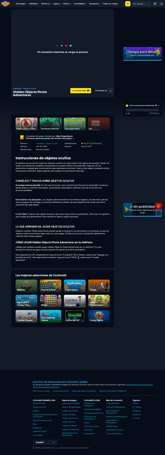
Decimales (88, 430)
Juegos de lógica (69, 414)
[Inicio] (5, 3)
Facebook (137, 414)
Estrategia (20, 4)
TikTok (135, 403)
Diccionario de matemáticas (90, 418)
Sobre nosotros (39, 407)
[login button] (161, 3)
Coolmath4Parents (114, 434)
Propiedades (89, 434)
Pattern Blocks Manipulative (112, 421)
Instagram (137, 411)
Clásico (66, 4)
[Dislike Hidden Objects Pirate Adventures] (90, 90)
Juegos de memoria (70, 418)
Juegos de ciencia (69, 426)
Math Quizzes (111, 426)
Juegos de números (70, 411)
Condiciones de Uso (60, 391)
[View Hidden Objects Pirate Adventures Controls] (104, 90)
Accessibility (38, 435)
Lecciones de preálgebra (89, 404)
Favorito (97, 94)
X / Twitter (137, 407)
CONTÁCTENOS (40, 431)
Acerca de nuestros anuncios (84, 391)
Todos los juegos (110, 4)
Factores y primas (91, 426)
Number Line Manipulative (116, 417)
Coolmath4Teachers (114, 430)
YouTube (136, 418)
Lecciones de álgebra (92, 409)
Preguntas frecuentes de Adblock (112, 391)
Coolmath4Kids (112, 403)
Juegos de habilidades (71, 407)
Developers (37, 428)
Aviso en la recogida (41, 391)
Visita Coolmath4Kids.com (142, 55)
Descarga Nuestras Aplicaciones (70, 434)
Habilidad (33, 4)
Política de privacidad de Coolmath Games (60, 382)
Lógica (56, 4)
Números (45, 4)
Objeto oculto (29, 89)
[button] (127, 3)
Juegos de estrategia (70, 403)
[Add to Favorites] (97, 89)
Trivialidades (79, 4)
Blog (35, 424)
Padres (35, 411)
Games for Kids (39, 403)
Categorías (94, 4)
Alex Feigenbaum (64, 136)
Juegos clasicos (68, 422)
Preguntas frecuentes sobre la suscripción (45, 415)
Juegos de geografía (70, 429)
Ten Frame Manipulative (115, 407)
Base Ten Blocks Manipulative (112, 412)
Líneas (86, 422)
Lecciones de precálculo (94, 413)
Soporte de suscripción (42, 420)
